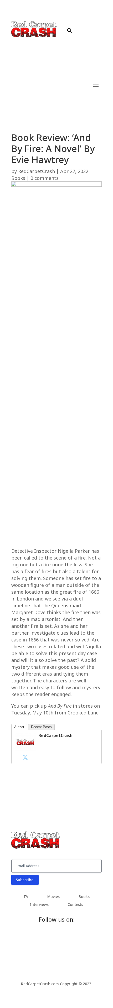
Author (19, 727)
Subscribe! (25, 879)
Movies (53, 897)
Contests (75, 905)
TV (25, 897)
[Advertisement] (56, 297)
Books (18, 178)
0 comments (44, 178)
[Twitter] (25, 757)
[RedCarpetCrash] (25, 749)
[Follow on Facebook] (79, 25)
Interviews (39, 905)
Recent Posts (41, 727)
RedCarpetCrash (36, 171)
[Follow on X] (89, 25)
